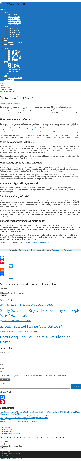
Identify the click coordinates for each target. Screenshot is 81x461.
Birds (6, 39)
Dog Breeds (13, 25)
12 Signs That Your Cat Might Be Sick (13, 420)
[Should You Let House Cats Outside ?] (40, 321)
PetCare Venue (5, 458)
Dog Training (14, 19)
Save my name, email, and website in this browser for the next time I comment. (34, 376)
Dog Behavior (14, 17)
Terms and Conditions (12, 433)
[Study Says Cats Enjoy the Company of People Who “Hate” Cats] (40, 305)
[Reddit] (40, 270)
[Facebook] (40, 258)
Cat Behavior (13, 31)
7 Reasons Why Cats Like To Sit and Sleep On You (18, 421)
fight (32, 130)
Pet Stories (9, 44)
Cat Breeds (13, 37)
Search (2, 383)
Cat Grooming (14, 35)
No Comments (16, 103)
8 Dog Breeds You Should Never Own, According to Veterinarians (24, 418)
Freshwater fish (15, 42)
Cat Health (13, 29)
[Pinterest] (40, 262)
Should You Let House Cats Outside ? (31, 326)
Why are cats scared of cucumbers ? (35, 243)
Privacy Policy (9, 431)
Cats (6, 27)
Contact (7, 428)
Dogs (6, 13)
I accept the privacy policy (13, 293)
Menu (2, 9)
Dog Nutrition (14, 21)
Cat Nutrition (14, 33)
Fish (5, 41)
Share (11, 278)
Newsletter (8, 430)
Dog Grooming (14, 23)
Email (2, 291)
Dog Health (13, 15)
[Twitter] (40, 266)
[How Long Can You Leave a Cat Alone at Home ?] (40, 332)
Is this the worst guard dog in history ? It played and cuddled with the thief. (27, 416)
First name (4, 289)
